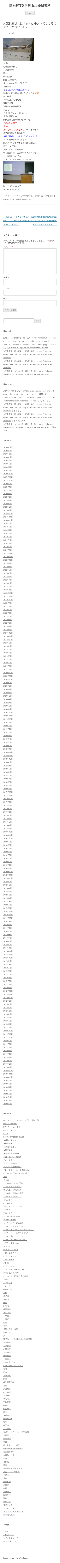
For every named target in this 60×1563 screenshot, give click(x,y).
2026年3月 (7, 464)
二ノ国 (6, 1296)
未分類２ (7, 1389)
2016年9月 (7, 841)
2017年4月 (7, 818)
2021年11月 (8, 636)
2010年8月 (7, 1084)
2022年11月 (8, 596)
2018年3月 (7, 782)
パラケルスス (8, 1266)
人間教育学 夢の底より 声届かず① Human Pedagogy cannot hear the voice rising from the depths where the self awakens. (27, 364)
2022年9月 (7, 603)
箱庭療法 (7, 1435)
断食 (5, 1379)
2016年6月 (7, 851)
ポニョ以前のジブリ (11, 1273)
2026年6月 (7, 454)
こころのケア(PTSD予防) (23, 196)
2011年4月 (7, 1057)
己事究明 (7, 1355)
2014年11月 (8, 914)
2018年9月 (7, 762)
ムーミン (7, 1279)
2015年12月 (8, 871)
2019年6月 (7, 732)
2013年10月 (8, 958)
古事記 (6, 1319)
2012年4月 (7, 1017)
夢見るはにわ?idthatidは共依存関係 (18, 1339)
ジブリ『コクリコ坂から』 (14, 1226)
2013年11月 (8, 954)
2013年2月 (7, 984)
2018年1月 (7, 788)
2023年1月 (7, 590)
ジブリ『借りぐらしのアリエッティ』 (18, 1229)
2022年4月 (7, 619)
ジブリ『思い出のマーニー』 (15, 1239)
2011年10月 (8, 1037)
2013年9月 (7, 961)
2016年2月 (7, 865)
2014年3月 (7, 941)
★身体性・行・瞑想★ (12, 1156)
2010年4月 (7, 1097)
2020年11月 (8, 676)
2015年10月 (8, 878)
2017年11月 (8, 795)
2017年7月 (7, 808)
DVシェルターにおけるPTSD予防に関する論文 (22, 1120)
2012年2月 (7, 1024)
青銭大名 (7, 1501)
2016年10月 (8, 838)
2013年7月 (7, 967)
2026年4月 (7, 460)
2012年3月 (7, 1021)
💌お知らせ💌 (9, 1515)
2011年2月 (7, 1064)
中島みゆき (7, 1289)
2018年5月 (7, 775)
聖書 (5, 1442)
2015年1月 (7, 908)
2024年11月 (8, 517)
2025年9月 (7, 483)
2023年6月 (7, 573)
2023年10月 (8, 560)
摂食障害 (7, 1375)
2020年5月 (7, 696)
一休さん (7, 1286)
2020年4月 (7, 699)
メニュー (30, 13)
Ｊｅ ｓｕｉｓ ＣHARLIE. (13, 1511)
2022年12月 (8, 593)
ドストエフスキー (10, 1253)
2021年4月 (7, 659)
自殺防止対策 (8, 1455)
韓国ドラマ (7, 1505)
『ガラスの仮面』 (10, 1163)
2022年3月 (7, 623)
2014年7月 (7, 928)
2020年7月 (7, 689)
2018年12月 (8, 752)
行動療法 (7, 1475)
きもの (6, 1180)
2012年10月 (8, 997)
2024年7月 (7, 530)
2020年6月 (7, 692)
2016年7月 (7, 848)
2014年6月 (7, 931)
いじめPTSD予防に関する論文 (15, 1173)
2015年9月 (7, 881)
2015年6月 (7, 891)
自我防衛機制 (8, 1452)
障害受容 (7, 1495)
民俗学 (6, 1405)
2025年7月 (7, 490)
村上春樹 (7, 1392)
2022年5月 (7, 616)
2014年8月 (7, 924)
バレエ (6, 1263)
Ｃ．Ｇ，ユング (9, 1508)
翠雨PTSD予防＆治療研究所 (30, 5)
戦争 (5, 1372)
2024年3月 (7, 543)
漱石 (5, 1412)
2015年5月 (7, 895)
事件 (5, 1292)
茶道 (5, 1458)
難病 (5, 1498)
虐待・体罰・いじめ (11, 1471)
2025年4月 (7, 500)
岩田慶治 (7, 1352)
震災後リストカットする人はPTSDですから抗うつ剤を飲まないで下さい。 (16, 220)
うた (5, 1176)
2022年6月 (7, 613)
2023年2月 (7, 586)
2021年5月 (7, 656)
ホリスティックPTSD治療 (13, 1269)
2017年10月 (8, 798)
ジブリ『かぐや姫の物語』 (14, 1223)
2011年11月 (8, 1034)
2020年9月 (7, 682)
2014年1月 (7, 948)
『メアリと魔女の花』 (12, 1166)
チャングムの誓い (10, 1249)
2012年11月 (8, 994)
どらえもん (7, 1200)
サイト (6, 298)
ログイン (7, 1531)
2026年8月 (7, 447)
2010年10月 (8, 1077)
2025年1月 (7, 510)
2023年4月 (7, 580)
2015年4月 (7, 898)
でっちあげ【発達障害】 (13, 1190)
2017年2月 (7, 825)
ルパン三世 (7, 1282)
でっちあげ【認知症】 (12, 1196)
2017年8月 (7, 805)
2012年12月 (8, 991)
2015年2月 (7, 904)
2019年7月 (7, 729)
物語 (5, 1422)
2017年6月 (7, 812)
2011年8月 (7, 1044)
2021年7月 (7, 649)
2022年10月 (8, 599)
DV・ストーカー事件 (11, 1127)
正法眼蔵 (7, 1402)
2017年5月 (7, 815)
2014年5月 (7, 934)
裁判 (5, 1478)
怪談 (5, 1369)
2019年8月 (7, 725)
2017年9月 (7, 802)
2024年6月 (7, 533)
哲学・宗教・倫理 (10, 1329)
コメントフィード (10, 1538)
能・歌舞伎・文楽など (12, 1445)
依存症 (6, 1299)
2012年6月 (7, 1011)
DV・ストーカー (10, 1123)
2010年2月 (7, 1103)
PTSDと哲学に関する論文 (13, 1137)
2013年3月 (7, 981)
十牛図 (6, 1316)
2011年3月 (7, 1060)
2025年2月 (7, 507)
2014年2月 (7, 944)
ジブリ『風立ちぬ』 (11, 1243)
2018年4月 (7, 778)
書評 (5, 1385)
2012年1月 (7, 1027)
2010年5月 (7, 1093)
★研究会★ (7, 1150)
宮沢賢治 (7, 1345)
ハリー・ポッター (10, 1256)
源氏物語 (7, 1408)
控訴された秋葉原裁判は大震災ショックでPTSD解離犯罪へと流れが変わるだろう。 (43, 220)
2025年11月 (8, 477)
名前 (6, 277)
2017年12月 (8, 792)
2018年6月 (7, 772)
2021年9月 (7, 643)
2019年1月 (7, 749)
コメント (8, 246)
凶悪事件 (7, 1309)
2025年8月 (7, 487)
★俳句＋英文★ (9, 1140)
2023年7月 (7, 570)
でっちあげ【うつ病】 (12, 1186)
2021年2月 (7, 666)
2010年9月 (7, 1080)
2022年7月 (7, 609)
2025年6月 (7, 493)
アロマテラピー (9, 1213)
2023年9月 (7, 563)
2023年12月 (8, 553)
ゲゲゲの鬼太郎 (9, 1219)
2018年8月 (7, 765)
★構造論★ (7, 1143)
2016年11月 (8, 835)
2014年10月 (8, 918)
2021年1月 (7, 669)
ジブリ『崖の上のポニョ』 (14, 1236)
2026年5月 (7, 457)
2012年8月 (7, 1004)
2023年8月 (7, 566)
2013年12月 (8, 951)
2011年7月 (7, 1047)
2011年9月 (7, 1040)
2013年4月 (7, 977)
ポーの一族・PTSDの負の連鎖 (15, 1276)
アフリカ (7, 1210)
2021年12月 (8, 633)
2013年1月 (7, 987)
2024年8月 (7, 527)
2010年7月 (7, 1087)
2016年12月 (8, 832)
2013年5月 (7, 974)
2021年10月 (8, 639)
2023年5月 (7, 576)
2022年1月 (7, 629)
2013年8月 (7, 964)
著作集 (6, 1461)
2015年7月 (7, 888)
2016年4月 (7, 858)
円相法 (6, 1306)
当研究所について (10, 1362)
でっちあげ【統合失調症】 (14, 1193)
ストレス (7, 1246)
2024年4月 (7, 540)
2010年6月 (7, 1090)
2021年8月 (7, 646)
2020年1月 (7, 709)
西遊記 (6, 1485)
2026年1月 (7, 470)
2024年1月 (7, 550)
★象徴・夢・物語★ (11, 1153)
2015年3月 (7, 901)
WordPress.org (9, 1541)
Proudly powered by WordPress (15, 1558)
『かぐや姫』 (8, 1160)
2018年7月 (7, 769)
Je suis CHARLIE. (9, 1130)
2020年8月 (7, 686)
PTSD (5, 1133)
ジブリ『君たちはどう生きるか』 (17, 1233)
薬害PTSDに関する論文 (12, 1468)
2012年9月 (7, 1001)
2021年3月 (7, 662)
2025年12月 (8, 473)
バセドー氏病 (8, 1259)
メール (7, 288)
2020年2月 (7, 706)
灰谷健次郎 (7, 1415)
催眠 (5, 1302)
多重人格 (7, 1332)
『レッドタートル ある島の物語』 (17, 1170)
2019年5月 (7, 735)
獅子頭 (6, 1425)
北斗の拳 (7, 1312)
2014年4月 (7, 938)
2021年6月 (7, 653)
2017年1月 (7, 828)
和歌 (5, 1326)
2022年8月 (7, 606)
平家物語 (7, 1359)
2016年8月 (7, 845)
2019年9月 (7, 722)
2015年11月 (8, 875)
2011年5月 (7, 1054)
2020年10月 (8, 679)
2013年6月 (7, 971)
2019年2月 (7, 745)
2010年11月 (8, 1074)
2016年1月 (7, 868)
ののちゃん (7, 1203)
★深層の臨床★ (9, 1147)
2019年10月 (8, 719)
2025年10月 (8, 480)
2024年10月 (8, 520)
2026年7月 (7, 450)
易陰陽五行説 (8, 1382)
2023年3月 (7, 583)
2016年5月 (7, 855)
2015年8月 (7, 885)
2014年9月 (7, 921)
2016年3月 (7, 861)
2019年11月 (8, 715)
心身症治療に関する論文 (13, 1365)
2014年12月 (8, 911)
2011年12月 (8, 1030)
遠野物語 (7, 1491)
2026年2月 (7, 467)
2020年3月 (7, 702)
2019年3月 (7, 742)
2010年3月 (7, 1100)
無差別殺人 (7, 1418)
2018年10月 (8, 759)
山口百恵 (7, 1349)
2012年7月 (7, 1007)
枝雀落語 (7, 1398)
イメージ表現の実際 (11, 1216)
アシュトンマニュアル (12, 1206)
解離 (5, 1488)
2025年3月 (7, 503)
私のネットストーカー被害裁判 (16, 1432)
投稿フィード (8, 1534)
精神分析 (7, 1438)
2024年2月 (7, 546)
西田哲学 (7, 1481)
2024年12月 (8, 513)
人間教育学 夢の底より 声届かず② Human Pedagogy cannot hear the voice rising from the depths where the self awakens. (27, 354)
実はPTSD (7, 1342)
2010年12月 (8, 1070)
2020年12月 (8, 672)
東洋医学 (7, 1395)
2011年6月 (7, 1050)
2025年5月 (7, 497)
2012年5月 (7, 1014)
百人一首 (7, 1428)
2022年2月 (7, 626)
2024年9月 (7, 523)
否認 (5, 1322)
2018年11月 (8, 755)
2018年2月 (7, 785)
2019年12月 (8, 712)
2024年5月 (7, 536)
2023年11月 (8, 556)
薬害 (5, 1465)
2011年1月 (7, 1067)
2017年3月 (7, 822)
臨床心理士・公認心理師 (13, 1448)
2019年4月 (7, 739)
